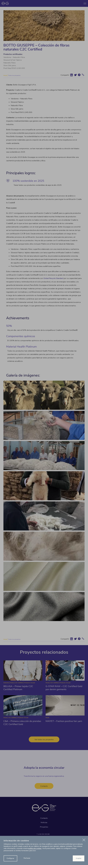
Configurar (10, 858)
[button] (83, 840)
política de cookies (34, 848)
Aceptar (78, 858)
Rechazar (27, 858)
